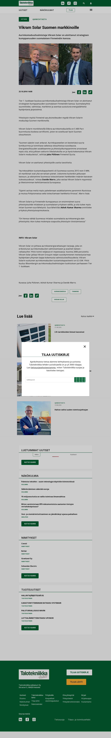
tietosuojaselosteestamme (43, 367)
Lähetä (80, 379)
